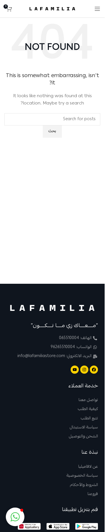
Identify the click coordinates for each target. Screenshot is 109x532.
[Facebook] (94, 370)
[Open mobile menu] (97, 9)
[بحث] (18, 9)
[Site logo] (52, 9)
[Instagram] (84, 370)
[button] (15, 517)
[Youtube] (75, 370)
